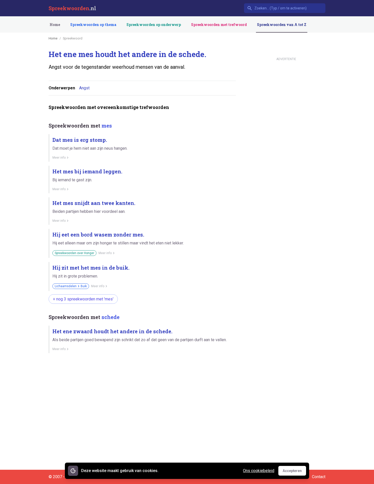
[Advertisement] (141, 374)
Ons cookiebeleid (258, 470)
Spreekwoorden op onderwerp (153, 24)
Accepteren (294, 472)
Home (55, 24)
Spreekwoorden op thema (93, 24)
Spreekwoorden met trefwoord (219, 24)
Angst (84, 88)
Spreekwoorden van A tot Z (281, 24)
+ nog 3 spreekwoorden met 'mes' (83, 299)
